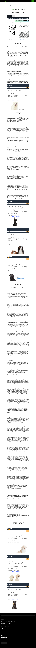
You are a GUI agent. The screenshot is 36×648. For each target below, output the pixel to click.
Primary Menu (35, 1)
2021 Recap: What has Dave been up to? (7, 626)
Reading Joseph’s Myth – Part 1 (6, 623)
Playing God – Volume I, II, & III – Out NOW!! (8, 621)
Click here (12, 9)
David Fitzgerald (4, 1)
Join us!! (2, 628)
